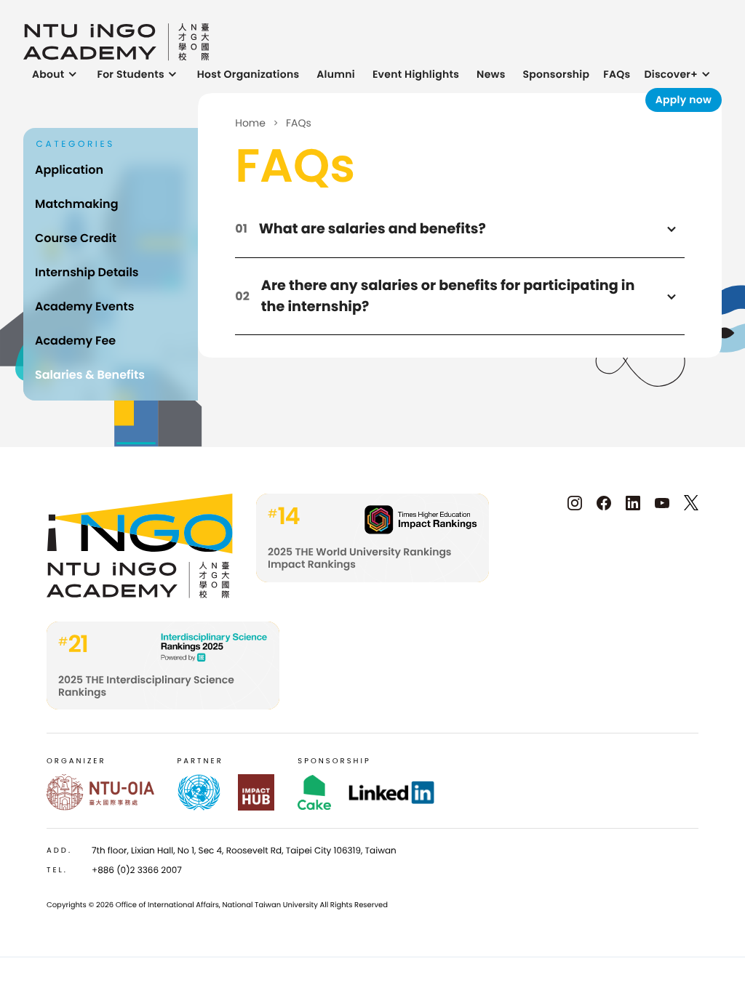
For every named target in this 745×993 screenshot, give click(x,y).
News (491, 74)
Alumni (335, 74)
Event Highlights (415, 74)
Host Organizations (248, 74)
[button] (56, 75)
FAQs (616, 74)
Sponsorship (556, 74)
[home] (116, 42)
